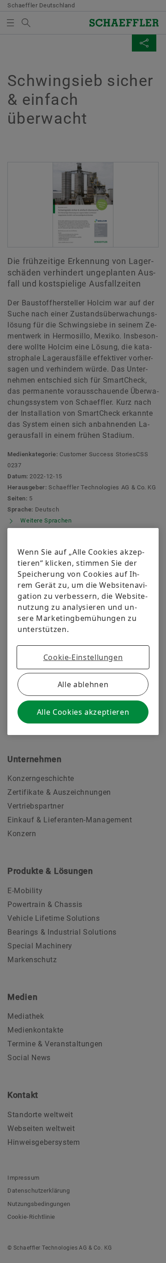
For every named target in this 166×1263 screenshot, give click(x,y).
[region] (83, 631)
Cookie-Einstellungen (83, 657)
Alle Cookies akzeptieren (83, 712)
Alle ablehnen (83, 684)
